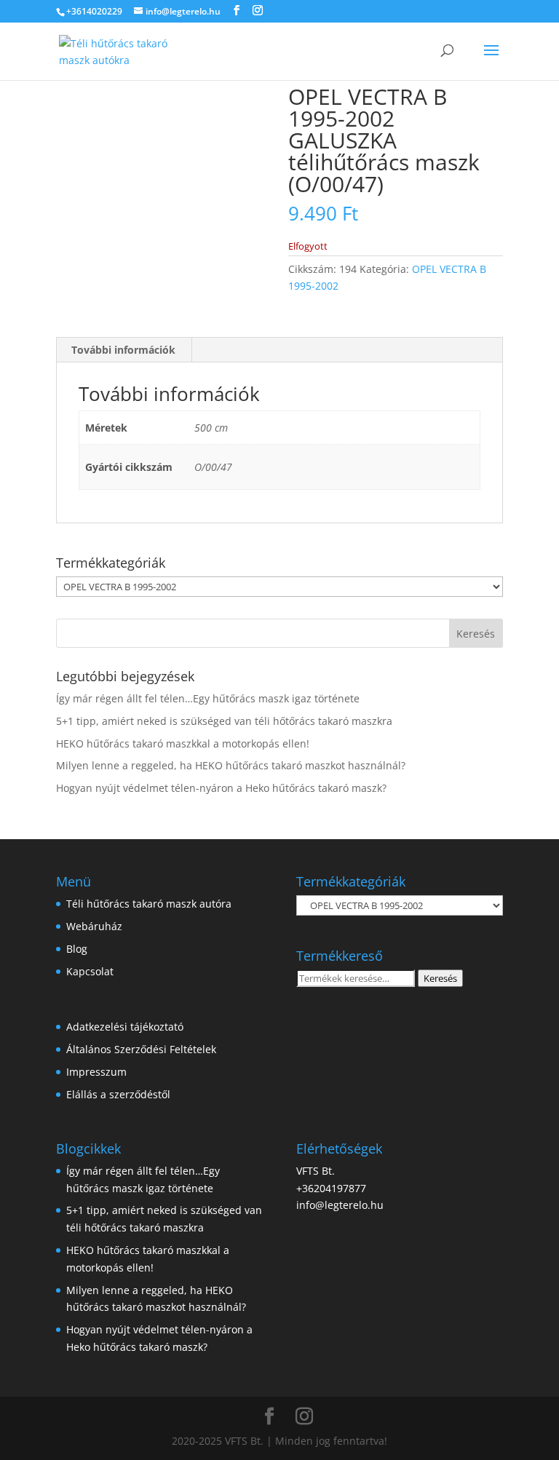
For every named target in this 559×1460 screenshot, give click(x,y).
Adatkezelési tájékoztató (124, 1026)
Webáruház (94, 926)
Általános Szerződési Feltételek (141, 1049)
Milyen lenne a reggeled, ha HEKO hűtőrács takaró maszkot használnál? (230, 765)
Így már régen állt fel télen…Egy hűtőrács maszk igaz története (208, 698)
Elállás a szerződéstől (118, 1094)
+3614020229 (94, 11)
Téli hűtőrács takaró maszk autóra (148, 903)
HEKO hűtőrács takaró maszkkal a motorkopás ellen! (182, 743)
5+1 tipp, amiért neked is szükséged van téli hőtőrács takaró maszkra (224, 721)
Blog (76, 949)
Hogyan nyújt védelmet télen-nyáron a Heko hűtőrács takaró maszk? (221, 788)
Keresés (440, 978)
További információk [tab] (123, 350)
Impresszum (96, 1072)
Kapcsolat (90, 971)
